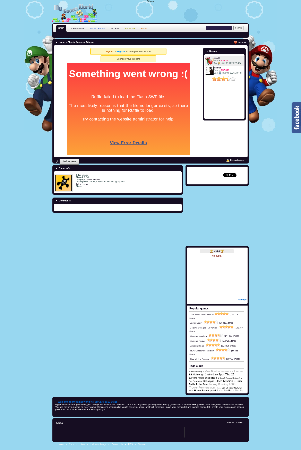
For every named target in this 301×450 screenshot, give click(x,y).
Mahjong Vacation (198, 336)
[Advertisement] (174, 12)
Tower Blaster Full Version (202, 351)
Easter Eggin (196, 323)
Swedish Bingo (197, 346)
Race (231, 390)
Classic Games (76, 42)
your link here (133, 59)
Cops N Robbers (226, 378)
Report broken (237, 160)
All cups (242, 299)
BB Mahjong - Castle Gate (203, 374)
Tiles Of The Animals (199, 359)
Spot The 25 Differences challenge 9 (211, 376)
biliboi (217, 67)
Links (82, 444)
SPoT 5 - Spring (215, 388)
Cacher (239, 423)
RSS (130, 444)
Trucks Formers (199, 387)
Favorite (241, 42)
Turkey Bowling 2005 (221, 384)
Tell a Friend (82, 184)
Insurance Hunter (232, 371)
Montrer (230, 423)
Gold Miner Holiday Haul (201, 315)
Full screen (69, 161)
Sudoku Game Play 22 (196, 372)
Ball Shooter (227, 388)
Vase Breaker (212, 371)
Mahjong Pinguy (197, 341)
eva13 (217, 58)
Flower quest (208, 390)
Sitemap (142, 444)
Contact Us (117, 444)
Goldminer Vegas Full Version (203, 328)
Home (62, 42)
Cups (217, 251)
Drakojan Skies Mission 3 (219, 381)
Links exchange (98, 444)
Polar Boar (202, 384)
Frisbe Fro (222, 390)
